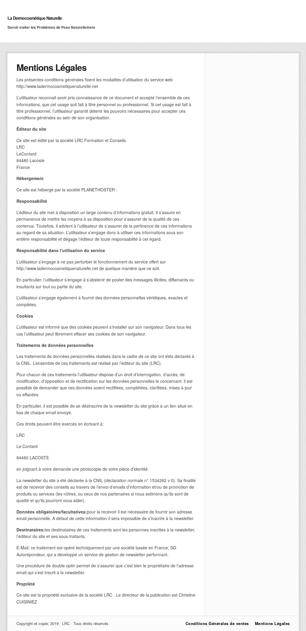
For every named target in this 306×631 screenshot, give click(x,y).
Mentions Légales (272, 623)
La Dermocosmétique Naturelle (34, 18)
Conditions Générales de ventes (217, 623)
